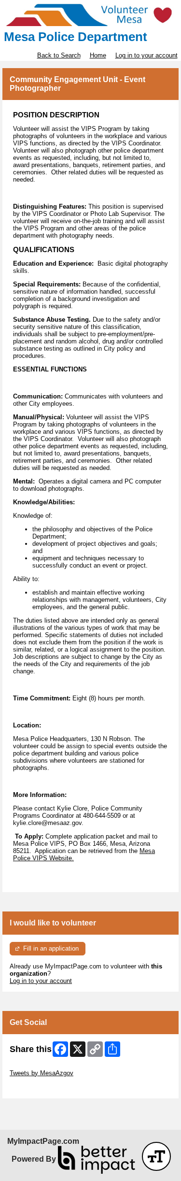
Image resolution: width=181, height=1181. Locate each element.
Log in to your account (146, 55)
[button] (156, 1156)
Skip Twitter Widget (37, 1065)
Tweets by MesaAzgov (41, 1073)
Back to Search (59, 55)
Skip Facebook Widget (41, 1087)
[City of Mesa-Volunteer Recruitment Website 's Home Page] (90, 15)
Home (98, 55)
